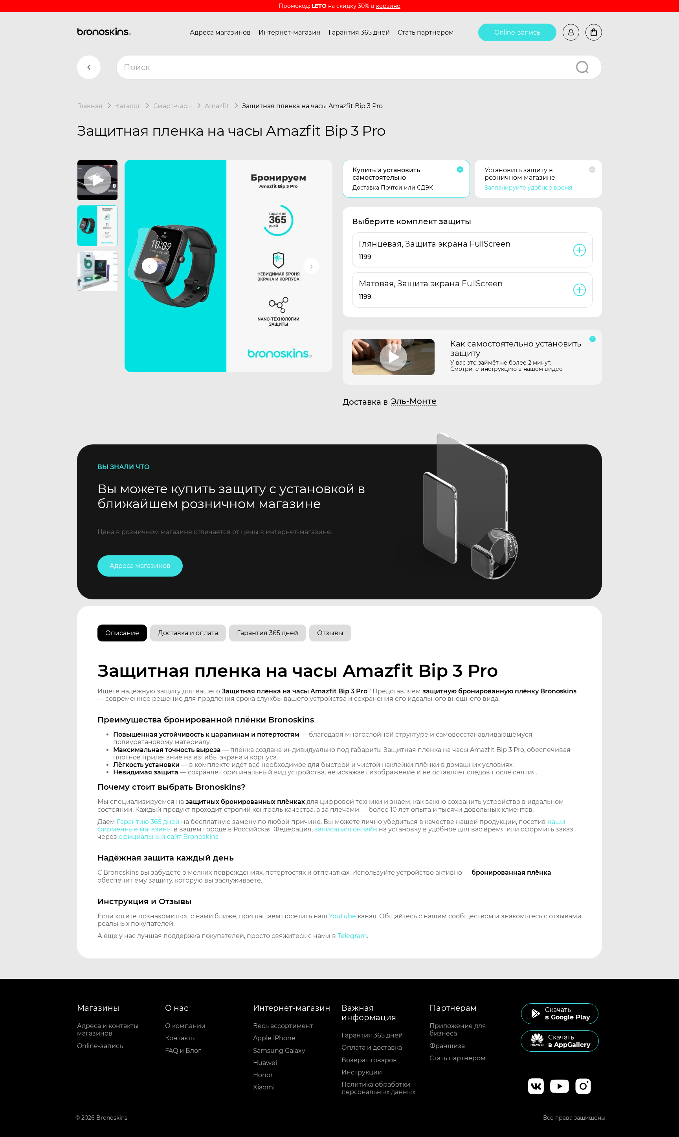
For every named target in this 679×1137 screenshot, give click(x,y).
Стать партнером (426, 32)
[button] (150, 266)
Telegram (352, 936)
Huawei (265, 1063)
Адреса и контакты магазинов (108, 1029)
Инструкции (361, 1072)
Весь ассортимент (283, 1026)
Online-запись (517, 32)
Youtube (342, 916)
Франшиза (447, 1046)
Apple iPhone (274, 1038)
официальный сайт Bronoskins (168, 836)
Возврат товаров (369, 1060)
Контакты (180, 1038)
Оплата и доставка (371, 1047)
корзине (388, 5)
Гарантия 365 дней (359, 32)
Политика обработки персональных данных (378, 1088)
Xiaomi (264, 1087)
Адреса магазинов (220, 32)
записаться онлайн (345, 829)
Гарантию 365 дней (148, 822)
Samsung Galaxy (279, 1050)
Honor (263, 1075)
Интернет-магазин (290, 32)
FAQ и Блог (183, 1050)
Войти (571, 32)
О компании (185, 1026)
